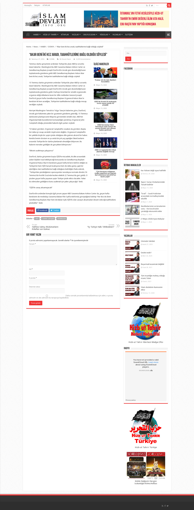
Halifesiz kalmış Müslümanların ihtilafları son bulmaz (45, 227)
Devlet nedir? (146, 253)
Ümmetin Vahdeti (148, 241)
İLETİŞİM (129, 35)
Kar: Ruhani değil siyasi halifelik (153, 170)
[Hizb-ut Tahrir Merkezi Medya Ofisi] (146, 321)
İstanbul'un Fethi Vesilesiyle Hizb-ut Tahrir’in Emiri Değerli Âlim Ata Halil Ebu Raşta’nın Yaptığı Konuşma (142, 19)
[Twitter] (152, 5)
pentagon (62, 219)
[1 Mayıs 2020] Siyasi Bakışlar (152, 219)
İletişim (37, 5)
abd (37, 219)
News (36, 47)
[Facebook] (149, 5)
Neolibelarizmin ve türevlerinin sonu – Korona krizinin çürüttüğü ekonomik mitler (153, 208)
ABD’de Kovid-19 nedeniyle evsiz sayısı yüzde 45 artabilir (105, 103)
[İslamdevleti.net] (45, 18)
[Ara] (169, 5)
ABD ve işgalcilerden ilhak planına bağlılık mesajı (105, 151)
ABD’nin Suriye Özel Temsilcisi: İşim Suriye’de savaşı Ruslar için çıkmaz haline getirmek (105, 127)
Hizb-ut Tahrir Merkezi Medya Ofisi (146, 342)
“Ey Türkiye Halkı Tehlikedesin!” (100, 226)
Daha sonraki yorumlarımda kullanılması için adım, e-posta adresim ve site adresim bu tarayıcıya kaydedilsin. (71, 297)
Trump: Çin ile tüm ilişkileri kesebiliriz (105, 81)
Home (28, 47)
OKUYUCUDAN (89, 35)
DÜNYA (51, 47)
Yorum (32, 244)
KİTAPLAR (46, 5)
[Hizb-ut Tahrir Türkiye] (146, 426)
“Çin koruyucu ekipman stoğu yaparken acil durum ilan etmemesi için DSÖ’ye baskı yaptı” (105, 174)
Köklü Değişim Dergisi (146, 481)
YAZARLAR (116, 35)
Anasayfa (28, 5)
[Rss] (147, 5)
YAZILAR (75, 35)
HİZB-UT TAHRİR (50, 35)
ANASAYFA (28, 34)
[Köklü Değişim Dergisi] (146, 465)
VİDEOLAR (104, 35)
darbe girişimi (48, 219)
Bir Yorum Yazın (65, 59)
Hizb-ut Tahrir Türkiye (146, 447)
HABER (36, 35)
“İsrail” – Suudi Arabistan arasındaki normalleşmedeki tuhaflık (152, 196)
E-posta (33, 278)
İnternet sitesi (34, 287)
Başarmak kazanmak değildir (152, 264)
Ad (31, 269)
